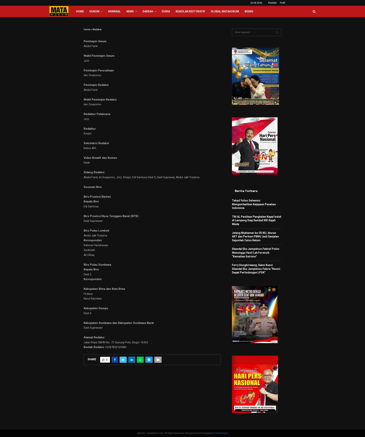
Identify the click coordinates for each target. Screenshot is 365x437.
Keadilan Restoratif (190, 11)
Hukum (94, 11)
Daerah (148, 11)
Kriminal (114, 11)
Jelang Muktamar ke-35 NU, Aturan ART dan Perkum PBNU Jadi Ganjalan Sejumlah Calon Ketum (255, 236)
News (130, 11)
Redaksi (272, 3)
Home (80, 11)
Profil (282, 3)
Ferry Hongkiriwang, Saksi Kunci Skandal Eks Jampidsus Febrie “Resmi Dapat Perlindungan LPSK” (256, 269)
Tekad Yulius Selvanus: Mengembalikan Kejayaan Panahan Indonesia (254, 204)
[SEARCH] (277, 32)
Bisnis (249, 11)
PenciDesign (221, 433)
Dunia (166, 11)
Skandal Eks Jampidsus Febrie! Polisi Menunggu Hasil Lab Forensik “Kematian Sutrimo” (255, 252)
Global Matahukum (225, 11)
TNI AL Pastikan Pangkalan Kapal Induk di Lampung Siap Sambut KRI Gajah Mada (256, 220)
